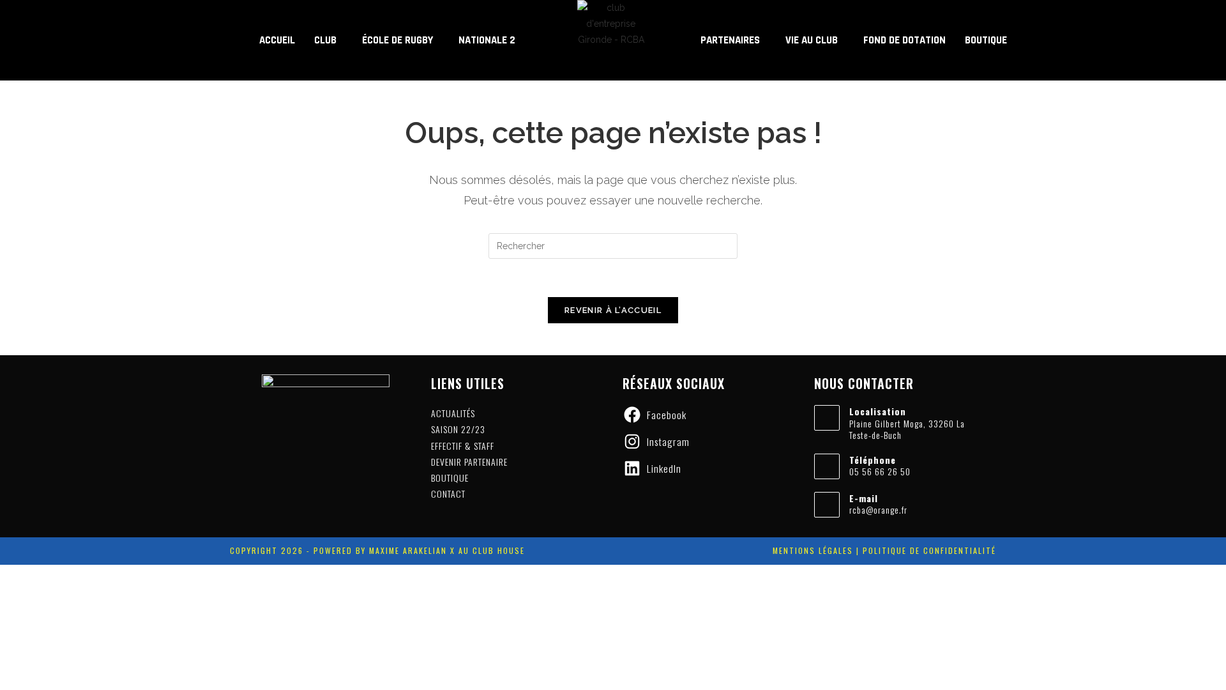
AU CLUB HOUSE (491, 550)
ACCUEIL (277, 40)
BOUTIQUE (986, 40)
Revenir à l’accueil (613, 310)
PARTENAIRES (730, 40)
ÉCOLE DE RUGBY (397, 40)
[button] (328, 41)
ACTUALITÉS (453, 413)
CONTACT (448, 493)
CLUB (325, 40)
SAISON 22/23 (458, 429)
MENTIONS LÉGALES (813, 550)
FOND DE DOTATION (904, 40)
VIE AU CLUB (811, 40)
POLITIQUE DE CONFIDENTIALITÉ (929, 550)
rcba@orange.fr (878, 509)
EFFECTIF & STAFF (462, 445)
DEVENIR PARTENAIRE (469, 461)
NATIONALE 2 (486, 40)
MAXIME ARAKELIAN (406, 550)
